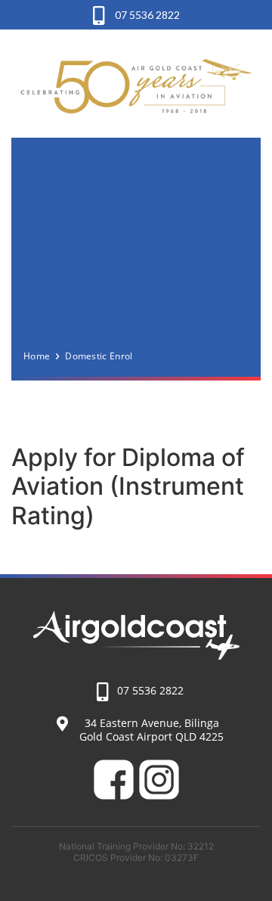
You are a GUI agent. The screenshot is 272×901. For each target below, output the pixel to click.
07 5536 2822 (146, 14)
